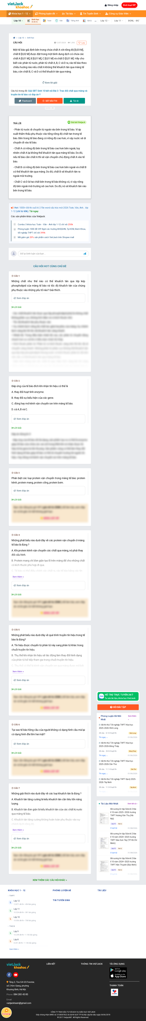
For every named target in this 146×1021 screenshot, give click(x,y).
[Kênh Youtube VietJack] (15, 974)
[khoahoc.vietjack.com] (20, 5)
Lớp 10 (21, 38)
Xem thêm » (18, 576)
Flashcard (27, 101)
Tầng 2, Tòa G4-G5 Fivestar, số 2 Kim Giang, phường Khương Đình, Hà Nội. (21, 986)
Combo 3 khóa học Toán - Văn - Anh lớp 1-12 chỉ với (45, 224)
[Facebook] (9, 974)
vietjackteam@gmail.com (19, 1003)
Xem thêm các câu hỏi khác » (50, 880)
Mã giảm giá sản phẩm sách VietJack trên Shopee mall (46, 237)
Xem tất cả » (132, 804)
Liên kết (51, 964)
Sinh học (30, 38)
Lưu (83, 43)
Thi (51, 101)
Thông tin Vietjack (92, 964)
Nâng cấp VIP (51, 518)
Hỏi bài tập (119, 707)
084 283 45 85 (21, 994)
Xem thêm (13, 949)
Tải (76, 101)
